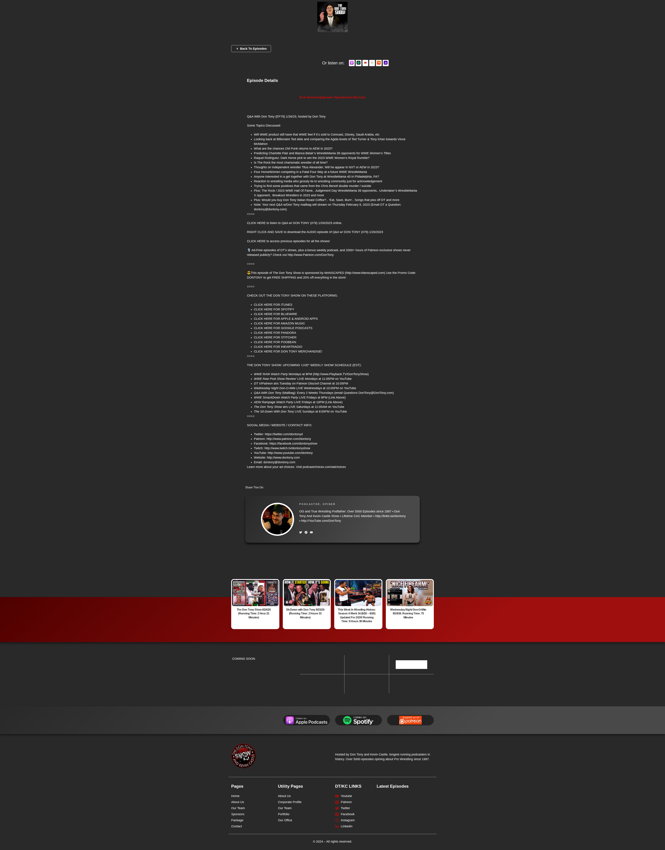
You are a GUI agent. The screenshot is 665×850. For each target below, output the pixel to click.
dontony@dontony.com (270, 209)
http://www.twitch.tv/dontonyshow (287, 448)
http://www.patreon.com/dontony (289, 439)
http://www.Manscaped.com (365, 273)
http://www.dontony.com (283, 457)
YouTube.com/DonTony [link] (321, 520)
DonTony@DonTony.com (375, 393)
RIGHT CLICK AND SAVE (265, 232)
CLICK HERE (256, 223)
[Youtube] (311, 532)
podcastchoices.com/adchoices (324, 467)
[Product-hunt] (306, 532)
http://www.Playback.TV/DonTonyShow (341, 374)
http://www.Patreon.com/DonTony (311, 255)
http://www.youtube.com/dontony (290, 453)
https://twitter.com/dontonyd (284, 434)
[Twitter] (300, 532)
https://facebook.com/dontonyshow (293, 443)
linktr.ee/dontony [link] (390, 516)
